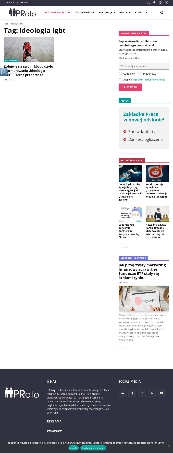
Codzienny (129, 73)
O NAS (51, 381)
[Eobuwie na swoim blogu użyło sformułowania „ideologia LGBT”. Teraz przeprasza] (29, 49)
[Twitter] (166, 3)
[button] (162, 12)
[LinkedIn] (148, 3)
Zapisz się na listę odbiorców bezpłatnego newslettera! (138, 43)
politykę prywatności (155, 79)
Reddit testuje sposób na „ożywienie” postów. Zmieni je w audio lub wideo (156, 190)
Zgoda (73, 448)
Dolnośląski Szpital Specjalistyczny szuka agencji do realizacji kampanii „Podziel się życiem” (130, 192)
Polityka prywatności (93, 448)
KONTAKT (54, 431)
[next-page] (126, 245)
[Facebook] (154, 3)
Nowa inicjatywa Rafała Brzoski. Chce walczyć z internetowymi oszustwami (156, 231)
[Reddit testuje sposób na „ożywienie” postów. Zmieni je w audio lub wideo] (157, 173)
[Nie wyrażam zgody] (168, 445)
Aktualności (11, 60)
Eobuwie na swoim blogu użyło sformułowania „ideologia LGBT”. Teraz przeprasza (28, 70)
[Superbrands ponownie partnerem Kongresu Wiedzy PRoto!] (130, 214)
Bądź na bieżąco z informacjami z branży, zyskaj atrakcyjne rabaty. (143, 51)
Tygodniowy (149, 73)
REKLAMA (54, 421)
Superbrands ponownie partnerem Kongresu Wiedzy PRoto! (129, 231)
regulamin (138, 79)
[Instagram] (160, 3)
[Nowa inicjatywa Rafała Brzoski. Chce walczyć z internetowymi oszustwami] (157, 214)
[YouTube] (161, 393)
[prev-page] (121, 245)
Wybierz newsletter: (129, 58)
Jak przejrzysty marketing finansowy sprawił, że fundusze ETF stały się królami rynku (142, 271)
